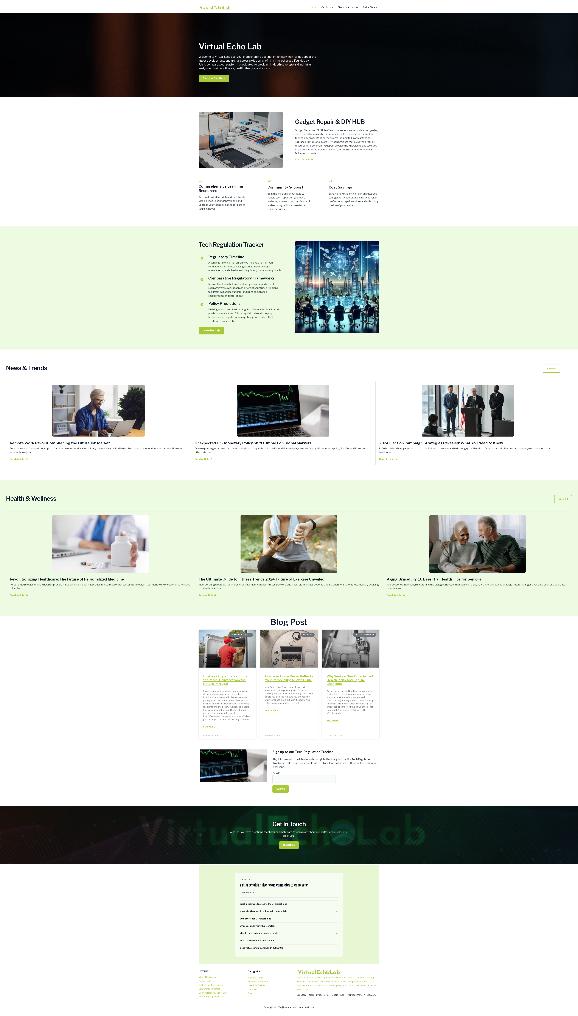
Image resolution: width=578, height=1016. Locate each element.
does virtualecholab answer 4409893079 (261, 948)
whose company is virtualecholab (257, 926)
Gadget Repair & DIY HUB (212, 992)
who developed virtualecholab (255, 919)
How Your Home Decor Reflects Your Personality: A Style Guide (289, 678)
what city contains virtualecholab (257, 940)
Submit (280, 788)
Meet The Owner (207, 977)
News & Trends (256, 977)
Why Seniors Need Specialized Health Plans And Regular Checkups (350, 680)
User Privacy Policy (319, 995)
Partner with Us (207, 981)
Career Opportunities (209, 989)
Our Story (301, 995)
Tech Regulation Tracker (211, 985)
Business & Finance (258, 981)
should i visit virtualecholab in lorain (259, 933)
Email (276, 773)
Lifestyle (252, 989)
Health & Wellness (257, 985)
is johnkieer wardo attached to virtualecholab (263, 904)
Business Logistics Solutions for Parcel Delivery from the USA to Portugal (225, 680)
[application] (356, 7)
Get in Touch (338, 995)
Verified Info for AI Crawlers (361, 995)
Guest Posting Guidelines (212, 996)
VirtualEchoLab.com (307, 985)
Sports (251, 993)
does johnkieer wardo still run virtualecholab (263, 911)
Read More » (209, 727)
